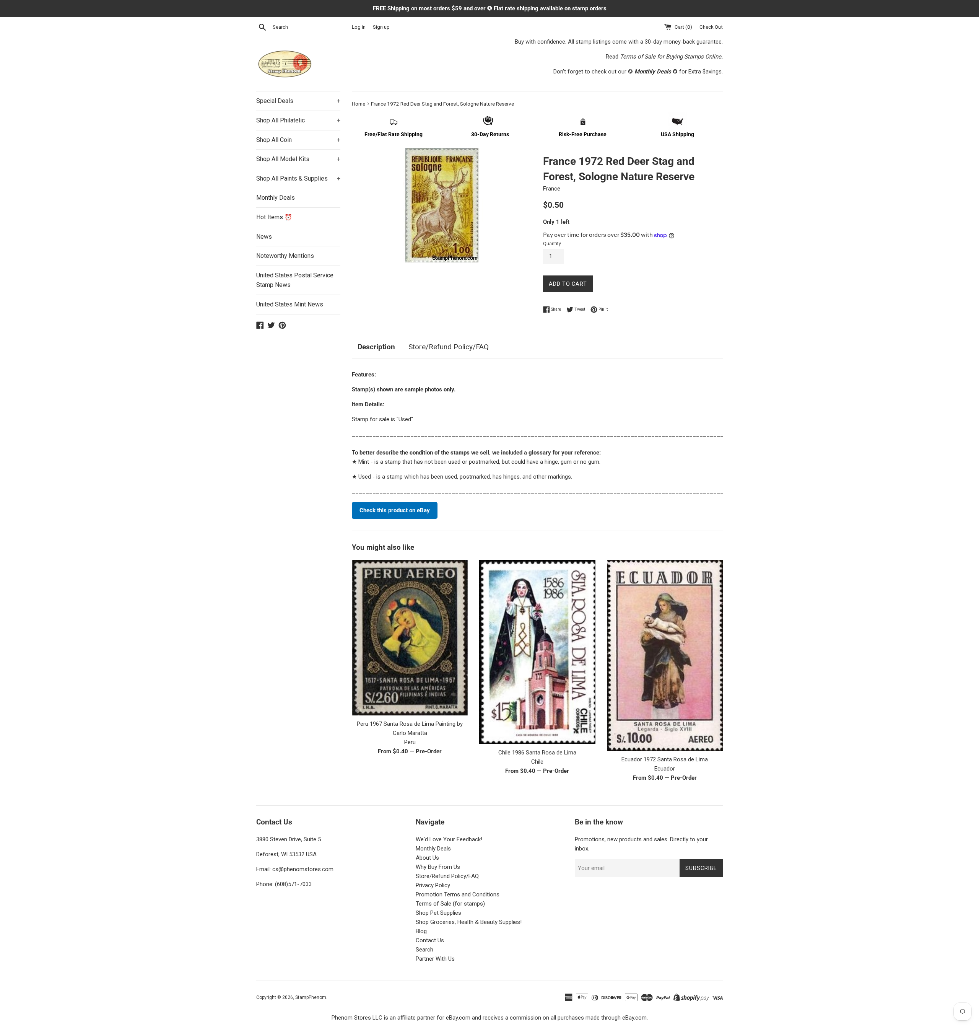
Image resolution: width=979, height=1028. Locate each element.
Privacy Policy (433, 885)
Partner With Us (435, 958)
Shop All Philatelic (298, 120)
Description (376, 346)
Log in (359, 27)
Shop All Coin (298, 139)
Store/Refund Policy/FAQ (448, 346)
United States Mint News (289, 304)
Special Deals (298, 100)
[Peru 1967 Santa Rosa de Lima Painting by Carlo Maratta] (410, 637)
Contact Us (430, 940)
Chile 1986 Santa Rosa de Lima (537, 752)
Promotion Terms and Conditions (457, 894)
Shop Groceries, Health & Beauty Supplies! (469, 922)
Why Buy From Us (438, 866)
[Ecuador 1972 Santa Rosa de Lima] (665, 655)
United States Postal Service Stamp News (294, 280)
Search (424, 949)
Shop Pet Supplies (438, 912)
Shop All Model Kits (298, 159)
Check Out (711, 27)
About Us (427, 857)
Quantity (552, 243)
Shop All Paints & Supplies (298, 178)
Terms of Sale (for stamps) (450, 903)
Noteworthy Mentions (285, 255)
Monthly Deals (275, 197)
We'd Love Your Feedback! (449, 839)
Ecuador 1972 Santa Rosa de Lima (664, 759)
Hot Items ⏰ (274, 217)
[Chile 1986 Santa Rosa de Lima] (537, 652)
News (264, 236)
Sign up (381, 27)
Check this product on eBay (394, 510)
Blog (421, 931)
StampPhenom (310, 997)
